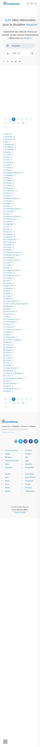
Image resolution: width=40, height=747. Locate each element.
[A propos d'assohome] (16, 441)
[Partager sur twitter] (11, 61)
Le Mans (28, 454)
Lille (26, 457)
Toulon (27, 484)
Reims (7, 488)
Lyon (27, 461)
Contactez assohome (8, 432)
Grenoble (8, 467)
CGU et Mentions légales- (20, 509)
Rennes (8, 491)
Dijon (7, 464)
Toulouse (28, 488)
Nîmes (7, 481)
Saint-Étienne (30, 477)
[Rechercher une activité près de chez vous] (27, 3)
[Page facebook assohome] (31, 441)
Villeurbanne (30, 491)
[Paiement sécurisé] (20, 441)
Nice (7, 477)
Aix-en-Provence (11, 450)
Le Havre (28, 450)
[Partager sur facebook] (7, 61)
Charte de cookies (20, 512)
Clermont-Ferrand (11, 461)
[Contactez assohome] (25, 441)
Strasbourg (29, 481)
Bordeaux (8, 457)
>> (6, 127)
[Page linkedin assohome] (36, 441)
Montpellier (29, 467)
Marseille (28, 464)
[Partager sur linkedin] (15, 61)
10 (23, 123)
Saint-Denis (29, 474)
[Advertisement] (20, 95)
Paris (7, 484)
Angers (7, 454)
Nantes (7, 474)
